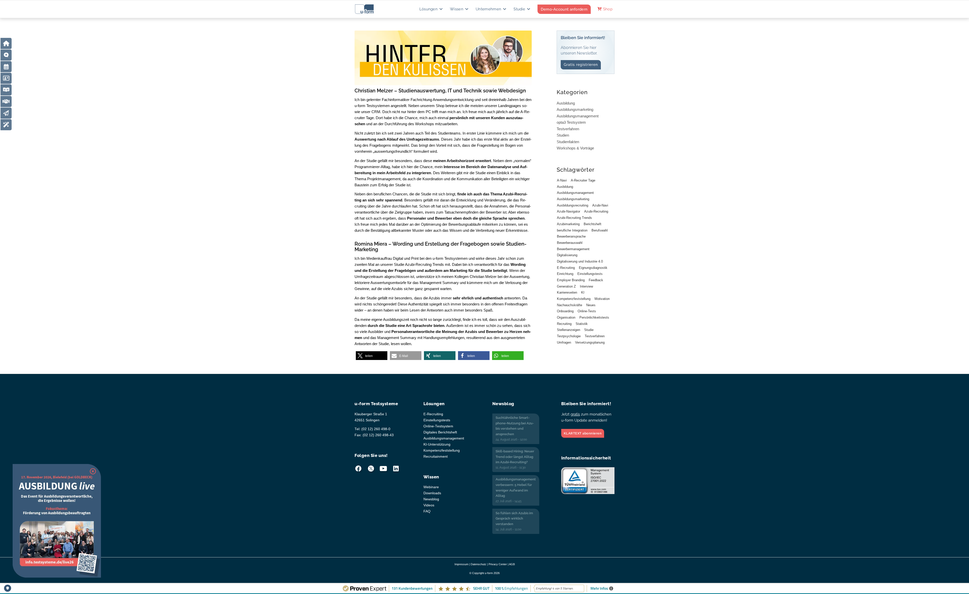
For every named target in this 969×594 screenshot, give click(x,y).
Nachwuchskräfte (569, 305)
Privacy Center (498, 564)
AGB (512, 564)
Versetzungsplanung (590, 342)
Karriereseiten (567, 292)
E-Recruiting (566, 268)
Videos (428, 505)
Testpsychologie (569, 336)
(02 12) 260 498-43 (378, 435)
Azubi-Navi (600, 205)
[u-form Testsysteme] (369, 9)
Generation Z (566, 286)
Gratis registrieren (581, 65)
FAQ (426, 511)
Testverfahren (568, 129)
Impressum (461, 564)
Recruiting (564, 324)
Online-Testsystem (438, 426)
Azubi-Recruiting (596, 211)
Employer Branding (571, 280)
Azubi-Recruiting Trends (574, 218)
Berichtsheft (592, 224)
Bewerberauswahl (569, 243)
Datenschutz (478, 564)
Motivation (602, 299)
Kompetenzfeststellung (573, 299)
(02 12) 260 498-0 (375, 429)
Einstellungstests (590, 274)
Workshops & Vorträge (575, 148)
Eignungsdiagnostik (593, 268)
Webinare (431, 487)
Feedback (596, 280)
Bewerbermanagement (573, 249)
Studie (589, 330)
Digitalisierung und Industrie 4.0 (580, 261)
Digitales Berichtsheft (440, 432)
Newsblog (431, 499)
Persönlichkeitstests (594, 317)
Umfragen (564, 342)
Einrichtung (565, 274)
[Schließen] (93, 471)
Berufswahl (599, 230)
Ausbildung (566, 103)
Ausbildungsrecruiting (572, 205)
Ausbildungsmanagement (578, 116)
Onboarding (565, 311)
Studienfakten (568, 142)
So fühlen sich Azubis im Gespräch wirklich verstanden (514, 518)
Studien (563, 135)
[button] (371, 355)
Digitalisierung (567, 255)
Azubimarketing (568, 224)
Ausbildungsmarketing (575, 109)
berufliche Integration (572, 230)
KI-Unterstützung (436, 444)
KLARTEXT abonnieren (583, 433)
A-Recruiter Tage (583, 180)
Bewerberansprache (571, 236)
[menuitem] (431, 9)
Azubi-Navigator (568, 211)
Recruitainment (435, 456)
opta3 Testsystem (571, 122)
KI (582, 292)
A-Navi (562, 180)
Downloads (432, 493)
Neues (591, 305)
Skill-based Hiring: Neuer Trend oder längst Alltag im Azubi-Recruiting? (515, 456)
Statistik (582, 324)
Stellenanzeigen (568, 330)
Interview (586, 286)
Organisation (566, 317)
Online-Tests (587, 311)
